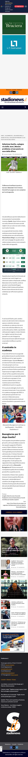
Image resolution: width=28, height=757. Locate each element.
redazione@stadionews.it (7, 673)
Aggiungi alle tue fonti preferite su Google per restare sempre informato (10, 6)
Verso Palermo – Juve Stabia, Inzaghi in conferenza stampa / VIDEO (11, 706)
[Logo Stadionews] (13, 723)
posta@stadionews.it (6, 669)
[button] (4, 107)
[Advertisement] (14, 76)
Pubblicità (19, 89)
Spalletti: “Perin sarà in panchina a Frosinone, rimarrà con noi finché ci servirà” (17, 563)
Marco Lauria (14, 675)
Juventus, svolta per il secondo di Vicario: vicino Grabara (17, 603)
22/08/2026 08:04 (21, 627)
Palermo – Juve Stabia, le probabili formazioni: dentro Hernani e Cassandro (18, 573)
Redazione (8, 89)
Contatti (14, 89)
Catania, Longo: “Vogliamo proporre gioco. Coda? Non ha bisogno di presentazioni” (14, 690)
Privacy (14, 679)
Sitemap (9, 679)
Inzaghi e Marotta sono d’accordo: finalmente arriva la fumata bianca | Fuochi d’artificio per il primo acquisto (13, 496)
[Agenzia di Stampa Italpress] (12, 642)
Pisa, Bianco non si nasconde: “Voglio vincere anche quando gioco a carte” (13, 593)
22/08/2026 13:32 (21, 606)
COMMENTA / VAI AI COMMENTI (14, 512)
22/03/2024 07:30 (18, 154)
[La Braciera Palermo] (14, 24)
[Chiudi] (4, 6)
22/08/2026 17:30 (12, 596)
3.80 (10, 258)
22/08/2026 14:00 (15, 554)
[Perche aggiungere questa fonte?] (26, 6)
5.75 (13, 266)
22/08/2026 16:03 (21, 567)
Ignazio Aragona (10, 665)
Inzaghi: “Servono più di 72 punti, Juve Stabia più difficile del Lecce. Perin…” (12, 550)
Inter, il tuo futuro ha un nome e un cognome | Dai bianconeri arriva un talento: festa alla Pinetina (14, 504)
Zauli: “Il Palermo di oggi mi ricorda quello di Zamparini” (18, 613)
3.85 (10, 266)
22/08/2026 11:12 (21, 616)
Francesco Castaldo (8, 154)
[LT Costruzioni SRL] (14, 44)
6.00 (13, 258)
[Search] (25, 107)
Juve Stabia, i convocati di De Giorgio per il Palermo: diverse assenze (12, 685)
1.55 (7, 258)
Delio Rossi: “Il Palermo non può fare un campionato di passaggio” (18, 623)
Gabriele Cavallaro (7, 554)
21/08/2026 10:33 (21, 576)
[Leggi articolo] (5, 564)
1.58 (7, 266)
